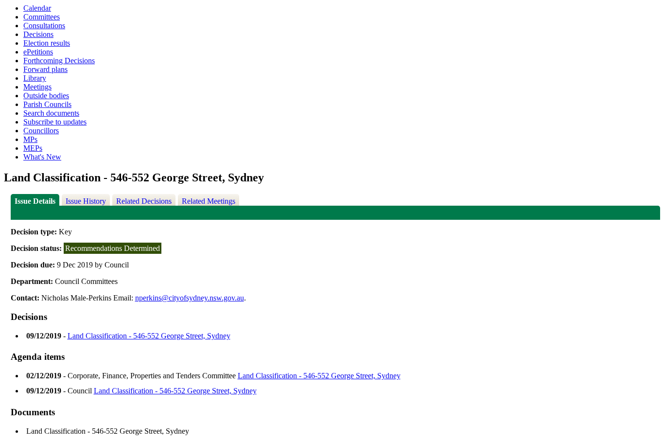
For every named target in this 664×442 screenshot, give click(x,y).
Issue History (86, 201)
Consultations (44, 25)
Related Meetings (208, 201)
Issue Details (35, 201)
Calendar (37, 8)
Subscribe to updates (55, 122)
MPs (30, 139)
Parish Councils (47, 104)
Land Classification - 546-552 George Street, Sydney (149, 336)
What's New (42, 157)
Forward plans (45, 69)
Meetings (37, 87)
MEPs (32, 148)
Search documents (51, 113)
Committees (41, 17)
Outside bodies (46, 95)
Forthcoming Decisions (59, 60)
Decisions (38, 34)
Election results (46, 43)
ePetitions (38, 52)
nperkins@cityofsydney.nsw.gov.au (189, 298)
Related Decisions (144, 201)
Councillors (41, 130)
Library (34, 78)
